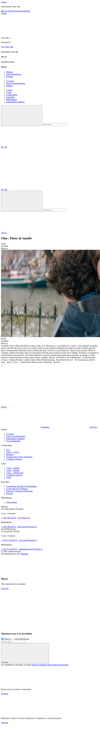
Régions (26, 11)
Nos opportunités (13, 441)
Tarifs (8, 477)
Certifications (11, 95)
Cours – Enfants (13, 470)
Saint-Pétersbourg (15, 11)
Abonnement (11, 502)
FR (6, 147)
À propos (10, 81)
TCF (8, 450)
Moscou (4, 11)
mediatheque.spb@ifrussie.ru (31, 549)
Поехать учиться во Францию (19, 491)
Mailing (9, 86)
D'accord (4, 588)
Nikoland (24, 554)
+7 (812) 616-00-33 (9, 540)
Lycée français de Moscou (17, 489)
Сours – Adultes (13, 468)
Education (10, 97)
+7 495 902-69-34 (8, 518)
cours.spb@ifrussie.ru (28, 540)
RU (2, 147)
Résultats (10, 454)
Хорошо (4, 694)
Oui (2, 47)
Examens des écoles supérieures (19, 457)
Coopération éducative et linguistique (21, 486)
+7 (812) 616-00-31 (9, 549)
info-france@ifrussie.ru (27, 527)
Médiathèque (11, 99)
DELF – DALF (12, 452)
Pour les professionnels (15, 83)
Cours (8, 92)
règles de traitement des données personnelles (49, 665)
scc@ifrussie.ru (24, 518)
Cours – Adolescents (14, 473)
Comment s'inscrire (14, 459)
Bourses (9, 493)
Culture (9, 90)
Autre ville (9, 47)
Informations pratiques (15, 102)
